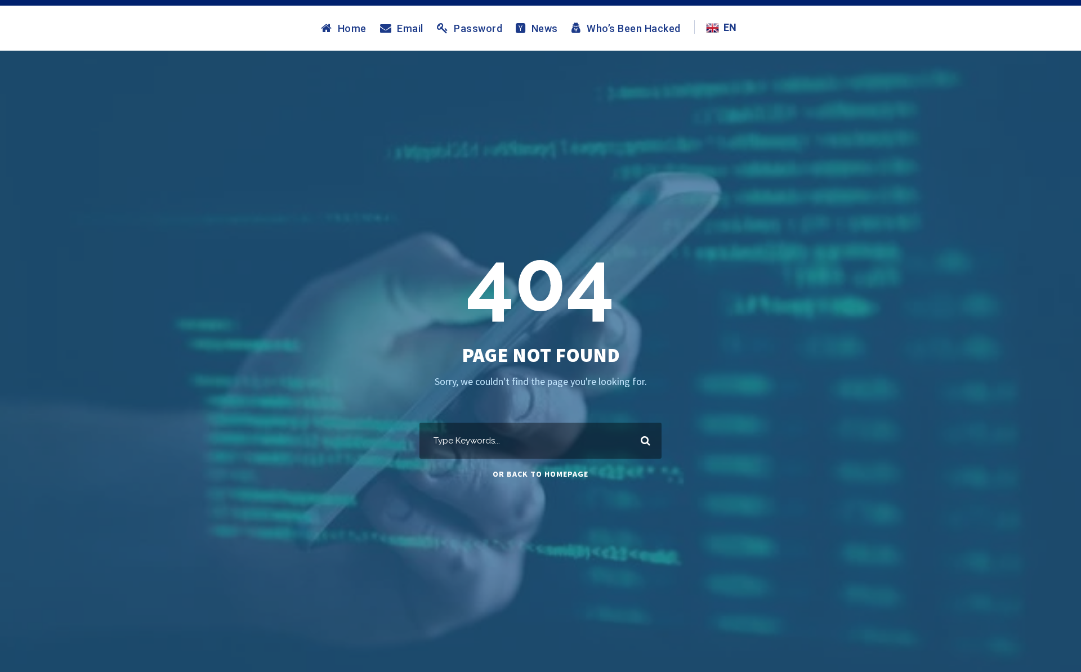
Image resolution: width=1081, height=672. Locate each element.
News (544, 28)
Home (352, 28)
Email (410, 28)
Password (478, 28)
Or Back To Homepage (540, 474)
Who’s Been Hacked (634, 28)
